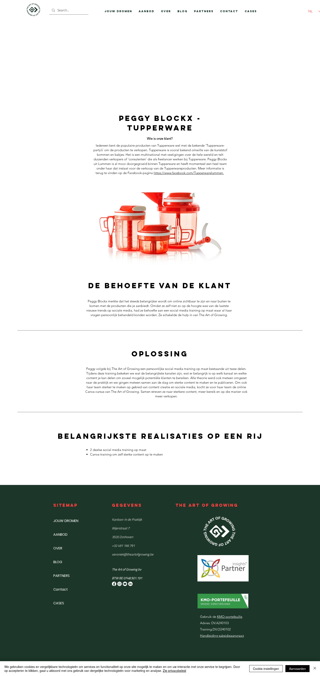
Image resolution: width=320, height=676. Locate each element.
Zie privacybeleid (174, 670)
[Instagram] (119, 584)
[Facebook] (114, 584)
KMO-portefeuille (229, 617)
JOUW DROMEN (65, 520)
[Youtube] (125, 584)
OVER (57, 548)
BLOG (57, 561)
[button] (146, 11)
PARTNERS (61, 575)
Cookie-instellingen (266, 668)
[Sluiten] (314, 669)
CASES (58, 603)
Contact (60, 589)
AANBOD (60, 534)
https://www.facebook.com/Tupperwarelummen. (189, 173)
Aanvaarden (297, 668)
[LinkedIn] (130, 584)
